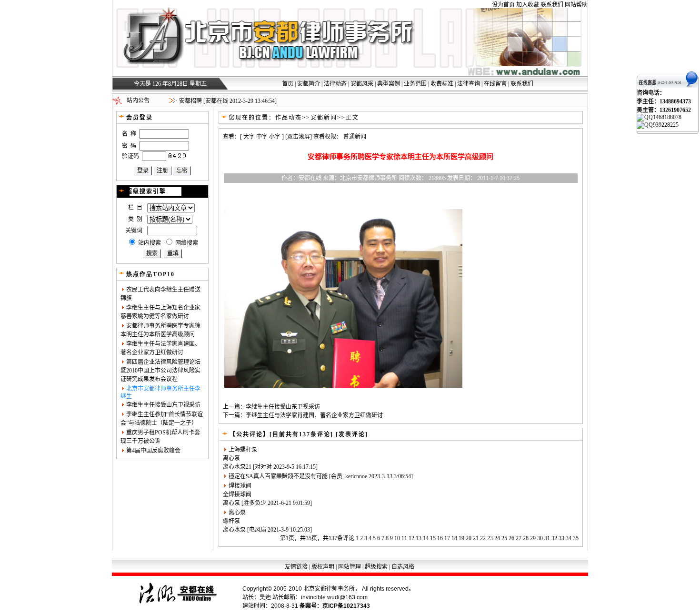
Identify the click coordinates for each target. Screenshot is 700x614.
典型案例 (388, 84)
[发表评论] (350, 434)
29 (533, 538)
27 (518, 538)
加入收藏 (527, 4)
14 (426, 538)
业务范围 (415, 84)
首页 (287, 84)
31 (547, 538)
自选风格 (402, 567)
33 (561, 538)
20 (468, 538)
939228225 (666, 124)
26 (511, 538)
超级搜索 (376, 567)
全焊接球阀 (237, 494)
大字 (249, 136)
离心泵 (231, 458)
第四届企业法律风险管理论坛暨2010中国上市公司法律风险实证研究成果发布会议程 (160, 370)
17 (447, 538)
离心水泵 (234, 466)
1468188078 (667, 117)
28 (526, 538)
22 (483, 538)
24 (497, 538)
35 (576, 538)
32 (554, 538)
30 (540, 538)
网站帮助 (576, 4)
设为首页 (503, 4)
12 (411, 538)
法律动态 (335, 84)
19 (461, 538)
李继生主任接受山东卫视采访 (163, 405)
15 (433, 538)
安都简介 (308, 84)
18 (454, 538)
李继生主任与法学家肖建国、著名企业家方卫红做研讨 (314, 415)
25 (504, 538)
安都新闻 (323, 117)
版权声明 (322, 567)
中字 (262, 136)
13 (418, 538)
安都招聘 (190, 101)
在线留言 (495, 84)
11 (404, 538)
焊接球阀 (240, 486)
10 (397, 538)
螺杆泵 (231, 521)
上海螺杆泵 (243, 449)
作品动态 (288, 117)
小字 (274, 136)
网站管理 (349, 567)
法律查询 (468, 84)
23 (490, 538)
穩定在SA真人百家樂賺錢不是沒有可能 (278, 476)
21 (476, 538)
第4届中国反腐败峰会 (153, 450)
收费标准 (441, 84)
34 (568, 538)
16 (440, 538)
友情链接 (296, 567)
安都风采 (361, 84)
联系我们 (551, 4)
